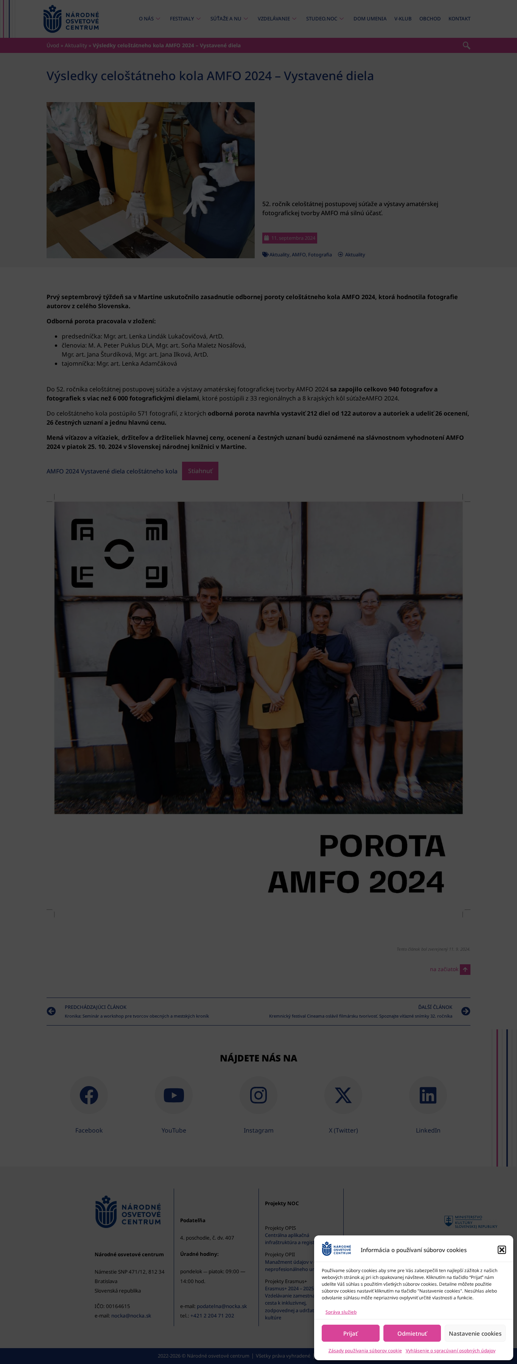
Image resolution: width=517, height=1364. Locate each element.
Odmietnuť (412, 1333)
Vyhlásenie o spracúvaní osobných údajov (450, 1350)
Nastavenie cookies (475, 1333)
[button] (502, 1250)
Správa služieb (341, 1312)
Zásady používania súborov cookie (365, 1350)
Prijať (350, 1333)
